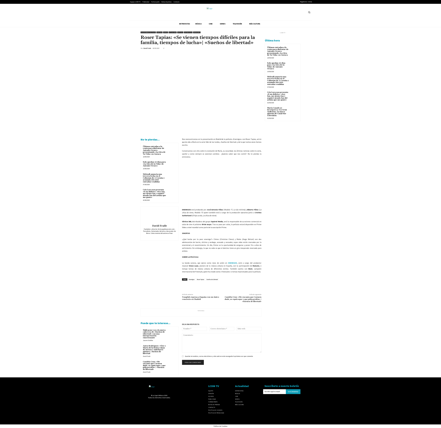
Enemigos (191, 279)
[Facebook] (278, 12)
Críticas (180, 32)
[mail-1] (161, 236)
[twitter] (164, 236)
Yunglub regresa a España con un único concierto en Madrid (200, 298)
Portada (159, 32)
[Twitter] (300, 12)
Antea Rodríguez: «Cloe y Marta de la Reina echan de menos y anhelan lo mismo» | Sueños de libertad (154, 350)
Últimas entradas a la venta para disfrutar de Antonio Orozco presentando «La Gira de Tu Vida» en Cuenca (154, 150)
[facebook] (154, 236)
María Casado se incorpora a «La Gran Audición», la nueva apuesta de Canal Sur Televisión (277, 112)
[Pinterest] (248, 48)
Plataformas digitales (148, 32)
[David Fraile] (159, 216)
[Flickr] (282, 12)
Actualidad (172, 32)
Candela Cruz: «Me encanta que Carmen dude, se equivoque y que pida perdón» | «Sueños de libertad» (243, 299)
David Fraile (147, 48)
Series (166, 32)
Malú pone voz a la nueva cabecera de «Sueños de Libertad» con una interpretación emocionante (154, 334)
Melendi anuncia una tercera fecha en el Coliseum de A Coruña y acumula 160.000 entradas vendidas (154, 178)
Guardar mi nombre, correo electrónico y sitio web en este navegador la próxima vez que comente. (219, 356)
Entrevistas (188, 32)
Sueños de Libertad (212, 279)
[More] (259, 48)
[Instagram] (287, 12)
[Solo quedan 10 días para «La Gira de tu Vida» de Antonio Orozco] (172, 165)
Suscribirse (293, 392)
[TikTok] (295, 12)
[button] (309, 12)
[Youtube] (304, 12)
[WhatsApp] (253, 48)
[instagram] (158, 236)
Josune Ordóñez (148, 340)
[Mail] (291, 12)
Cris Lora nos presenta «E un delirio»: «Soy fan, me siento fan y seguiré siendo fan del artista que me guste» (154, 193)
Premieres (197, 32)
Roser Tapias (200, 279)
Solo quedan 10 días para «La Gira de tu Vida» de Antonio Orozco (154, 164)
